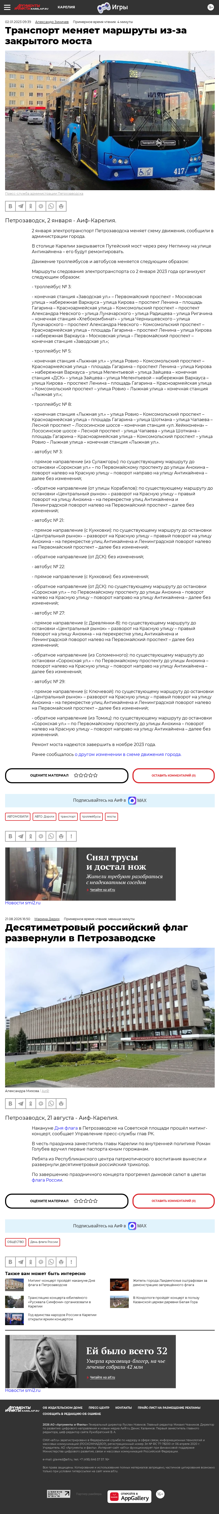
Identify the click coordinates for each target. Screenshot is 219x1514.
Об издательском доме (63, 1408)
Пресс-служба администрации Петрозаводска (44, 194)
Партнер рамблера (88, 1494)
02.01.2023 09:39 (18, 22)
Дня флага (66, 1128)
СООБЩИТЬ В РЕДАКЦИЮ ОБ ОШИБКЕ (72, 1414)
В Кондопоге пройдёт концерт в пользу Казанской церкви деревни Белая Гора (166, 1300)
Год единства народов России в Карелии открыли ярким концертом (62, 1317)
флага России (47, 1180)
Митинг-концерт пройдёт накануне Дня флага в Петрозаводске (61, 1283)
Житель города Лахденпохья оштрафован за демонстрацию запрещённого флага (170, 1283)
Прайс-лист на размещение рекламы (169, 1408)
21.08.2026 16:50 (17, 919)
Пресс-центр (99, 1408)
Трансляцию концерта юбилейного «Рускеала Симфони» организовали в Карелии (59, 1302)
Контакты (123, 1408)
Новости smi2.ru (23, 902)
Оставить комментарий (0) (174, 775)
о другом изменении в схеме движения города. (128, 754)
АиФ (45, 1091)
